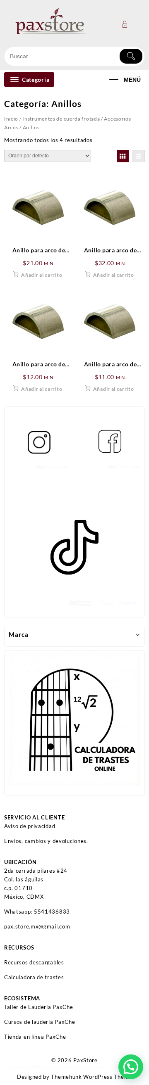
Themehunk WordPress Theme (91, 1076)
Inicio (11, 119)
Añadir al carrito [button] (41, 275)
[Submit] (131, 56)
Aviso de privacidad (29, 826)
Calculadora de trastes (34, 977)
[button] (130, 1066)
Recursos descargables (34, 962)
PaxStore (85, 1060)
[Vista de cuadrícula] (123, 156)
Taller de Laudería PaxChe (38, 1007)
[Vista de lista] (138, 156)
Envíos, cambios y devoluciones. (46, 841)
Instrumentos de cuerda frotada (61, 119)
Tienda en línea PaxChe (35, 1036)
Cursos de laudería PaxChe (39, 1022)
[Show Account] (127, 24)
